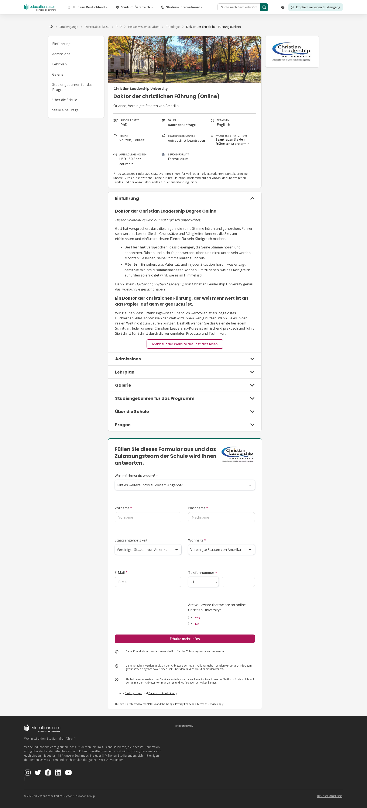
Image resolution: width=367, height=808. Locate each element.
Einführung (61, 43)
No (197, 624)
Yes (197, 618)
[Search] (264, 7)
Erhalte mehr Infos (185, 638)
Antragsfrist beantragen (186, 140)
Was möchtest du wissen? (136, 475)
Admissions (61, 54)
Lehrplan (59, 64)
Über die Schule (64, 99)
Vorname (123, 508)
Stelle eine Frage (65, 110)
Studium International (183, 7)
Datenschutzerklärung (162, 693)
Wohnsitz (197, 540)
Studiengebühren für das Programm (72, 87)
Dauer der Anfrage (182, 125)
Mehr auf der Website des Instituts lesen (185, 344)
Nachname (198, 508)
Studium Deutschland (88, 7)
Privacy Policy (183, 703)
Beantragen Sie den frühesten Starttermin (232, 141)
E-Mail (121, 572)
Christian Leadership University (140, 88)
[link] (213, 27)
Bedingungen (133, 693)
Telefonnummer (202, 572)
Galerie (58, 74)
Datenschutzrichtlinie (329, 796)
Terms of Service (207, 703)
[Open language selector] (283, 7)
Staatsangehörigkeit (131, 540)
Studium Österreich (135, 7)
